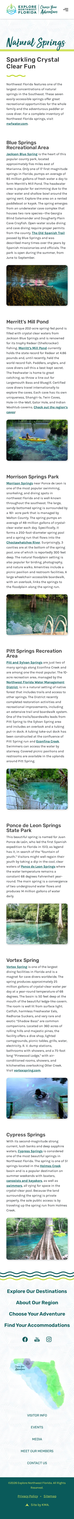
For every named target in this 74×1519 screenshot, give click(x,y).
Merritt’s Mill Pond (32, 348)
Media (37, 1439)
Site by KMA (40, 1505)
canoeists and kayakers (24, 1181)
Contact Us (37, 1463)
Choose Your (37, 1314)
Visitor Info (37, 1415)
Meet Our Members (37, 1451)
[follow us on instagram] (49, 1339)
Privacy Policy (28, 1496)
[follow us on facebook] (25, 1339)
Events (37, 1427)
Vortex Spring (16, 967)
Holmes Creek (50, 1166)
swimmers (14, 1186)
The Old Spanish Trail (48, 233)
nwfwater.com (17, 124)
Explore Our (37, 1291)
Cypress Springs (30, 1151)
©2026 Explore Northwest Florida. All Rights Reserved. (37, 1485)
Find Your (37, 1325)
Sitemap (50, 1496)
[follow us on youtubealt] (37, 1339)
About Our (37, 1302)
